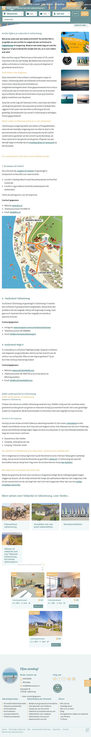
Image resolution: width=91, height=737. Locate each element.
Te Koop (63, 719)
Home (4, 729)
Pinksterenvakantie (12, 716)
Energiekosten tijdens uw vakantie (74, 714)
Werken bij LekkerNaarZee (12, 732)
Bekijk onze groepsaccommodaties (43, 703)
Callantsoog (7, 45)
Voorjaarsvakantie (11, 714)
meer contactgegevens (31, 696)
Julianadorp (71, 423)
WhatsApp (26, 682)
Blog (62, 711)
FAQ (28, 729)
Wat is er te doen (67, 708)
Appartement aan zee (38, 719)
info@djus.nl (15, 212)
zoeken (87, 685)
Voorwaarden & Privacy (41, 729)
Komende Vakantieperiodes (15, 703)
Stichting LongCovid (17, 729)
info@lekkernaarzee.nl (31, 686)
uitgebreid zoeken (80, 25)
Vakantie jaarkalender (12, 706)
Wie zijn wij (64, 703)
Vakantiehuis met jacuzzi (39, 716)
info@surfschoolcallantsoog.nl (23, 334)
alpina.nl (53, 459)
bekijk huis (37, 606)
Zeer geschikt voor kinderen (40, 706)
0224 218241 (27, 679)
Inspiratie (56, 729)
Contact (65, 729)
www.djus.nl (17, 205)
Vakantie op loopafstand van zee (42, 711)
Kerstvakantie (9, 711)
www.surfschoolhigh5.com (23, 370)
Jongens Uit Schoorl (25, 171)
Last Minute (65, 716)
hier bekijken (66, 462)
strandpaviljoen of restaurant (41, 142)
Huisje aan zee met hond (39, 708)
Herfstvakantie (10, 708)
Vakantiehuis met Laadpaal (40, 714)
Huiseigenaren (66, 706)
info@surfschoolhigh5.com (21, 380)
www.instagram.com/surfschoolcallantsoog (32, 327)
